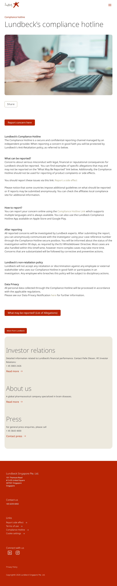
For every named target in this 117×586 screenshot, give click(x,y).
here (53, 295)
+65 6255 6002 (12, 504)
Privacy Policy (11, 567)
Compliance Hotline (15, 530)
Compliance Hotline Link (71, 211)
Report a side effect (66, 180)
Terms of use (12, 526)
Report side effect (14, 523)
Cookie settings (13, 533)
